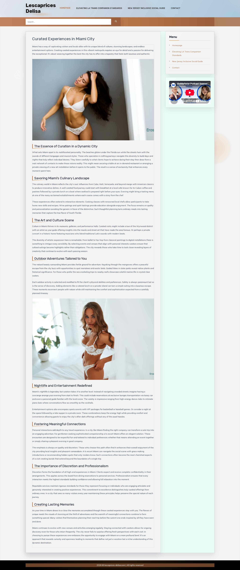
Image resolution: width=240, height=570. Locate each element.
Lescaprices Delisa (41, 8)
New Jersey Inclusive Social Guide (187, 61)
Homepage (177, 45)
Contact (175, 67)
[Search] (116, 22)
